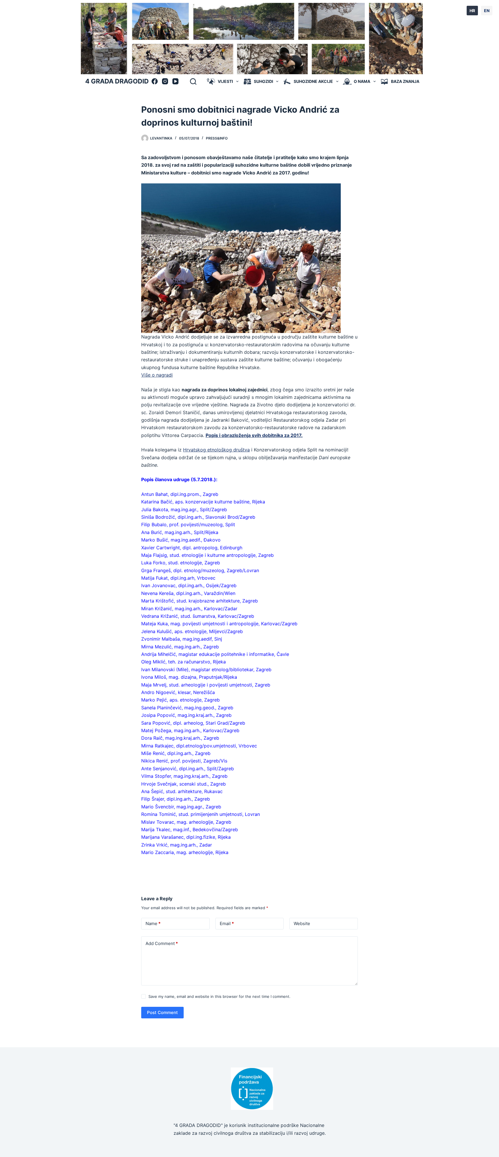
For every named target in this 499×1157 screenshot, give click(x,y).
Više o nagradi (157, 375)
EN (486, 10)
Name (153, 923)
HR (472, 10)
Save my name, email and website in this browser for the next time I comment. (219, 996)
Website (302, 923)
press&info (217, 138)
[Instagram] (165, 81)
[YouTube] (175, 81)
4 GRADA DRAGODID (117, 81)
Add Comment (162, 943)
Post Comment (162, 1012)
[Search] (193, 81)
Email (227, 923)
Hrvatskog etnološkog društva (216, 450)
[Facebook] (155, 81)
